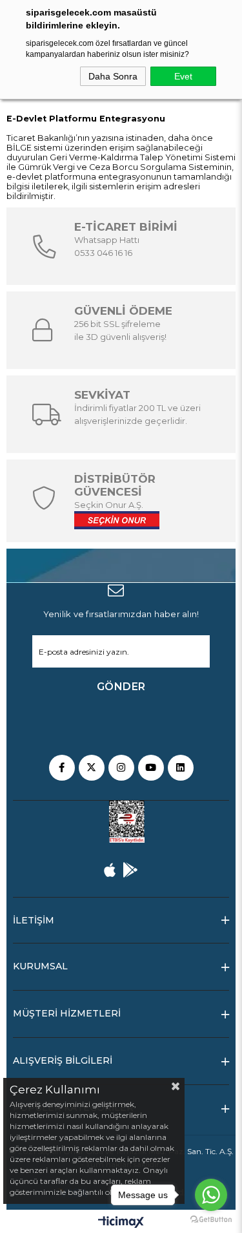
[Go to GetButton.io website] (211, 1220)
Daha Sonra (112, 76)
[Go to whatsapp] (211, 1195)
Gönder (121, 686)
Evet (183, 76)
